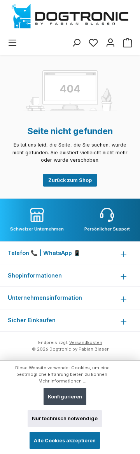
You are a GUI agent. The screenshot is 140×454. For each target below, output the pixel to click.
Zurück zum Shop (70, 180)
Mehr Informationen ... (62, 381)
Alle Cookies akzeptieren (65, 441)
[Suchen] (76, 42)
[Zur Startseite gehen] (70, 16)
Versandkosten (85, 342)
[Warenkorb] (127, 42)
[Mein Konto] (110, 42)
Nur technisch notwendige (65, 418)
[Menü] (12, 42)
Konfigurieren (65, 397)
